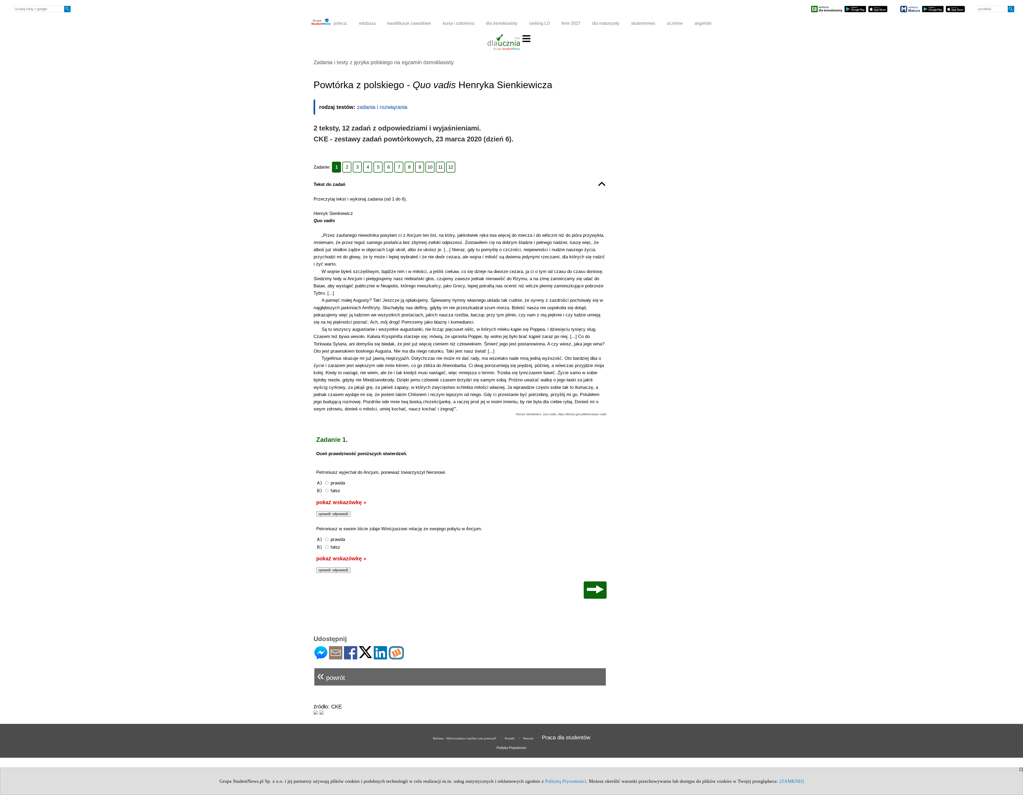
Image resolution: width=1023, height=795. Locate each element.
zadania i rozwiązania (382, 107)
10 (430, 167)
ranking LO (539, 23)
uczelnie (675, 23)
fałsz (328, 490)
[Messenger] (320, 657)
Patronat (528, 738)
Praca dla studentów (566, 737)
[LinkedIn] (380, 657)
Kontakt (510, 738)
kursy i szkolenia (458, 23)
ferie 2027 (571, 23)
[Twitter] (365, 655)
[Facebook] (350, 657)
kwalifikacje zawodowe (409, 23)
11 (440, 167)
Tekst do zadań (329, 184)
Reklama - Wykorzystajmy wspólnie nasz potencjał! (464, 738)
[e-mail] (335, 657)
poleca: (339, 23)
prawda (331, 483)
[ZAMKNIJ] (792, 781)
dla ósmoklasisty (501, 23)
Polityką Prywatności (565, 781)
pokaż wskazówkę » (341, 502)
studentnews (643, 23)
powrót (331, 675)
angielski (703, 23)
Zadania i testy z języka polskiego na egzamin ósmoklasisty (384, 62)
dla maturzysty (605, 23)
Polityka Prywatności (511, 748)
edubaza (367, 23)
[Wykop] (396, 657)
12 (450, 167)
